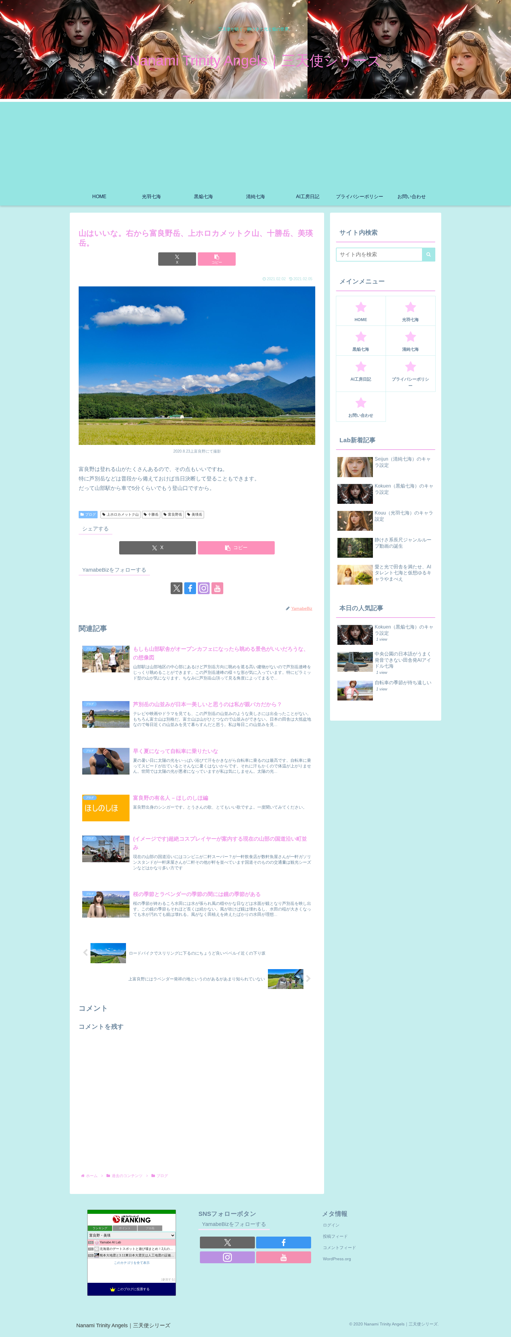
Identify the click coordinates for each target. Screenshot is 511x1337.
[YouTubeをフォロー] (217, 588)
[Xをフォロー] (176, 588)
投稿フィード (335, 1236)
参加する (168, 1279)
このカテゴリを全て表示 (132, 1262)
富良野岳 (175, 514)
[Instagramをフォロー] (204, 588)
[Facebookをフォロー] (190, 588)
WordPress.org (337, 1258)
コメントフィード (339, 1247)
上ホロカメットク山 (123, 514)
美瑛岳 (197, 514)
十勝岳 (153, 514)
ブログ (90, 514)
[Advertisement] (255, 143)
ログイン (331, 1225)
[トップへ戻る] (502, 1328)
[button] (217, 259)
